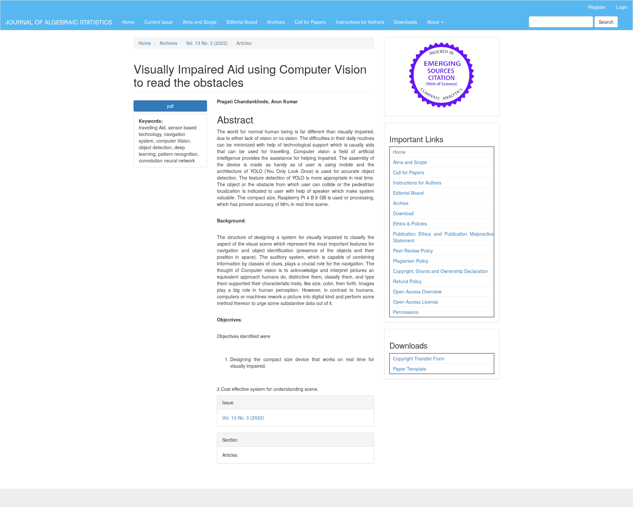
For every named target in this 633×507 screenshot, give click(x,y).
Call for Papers (310, 21)
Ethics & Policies (410, 223)
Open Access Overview (417, 291)
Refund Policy (407, 281)
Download (403, 213)
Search (606, 21)
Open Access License (415, 301)
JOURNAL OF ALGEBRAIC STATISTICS (58, 21)
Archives (276, 21)
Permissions (405, 312)
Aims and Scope (200, 21)
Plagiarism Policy (410, 260)
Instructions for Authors (360, 21)
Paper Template (409, 368)
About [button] (433, 21)
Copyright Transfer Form (418, 358)
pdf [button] (170, 106)
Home (128, 21)
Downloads (405, 21)
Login (622, 7)
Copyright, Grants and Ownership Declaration (440, 271)
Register (597, 7)
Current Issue (158, 21)
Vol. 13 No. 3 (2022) (207, 43)
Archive (400, 203)
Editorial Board (241, 21)
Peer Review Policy (413, 250)
